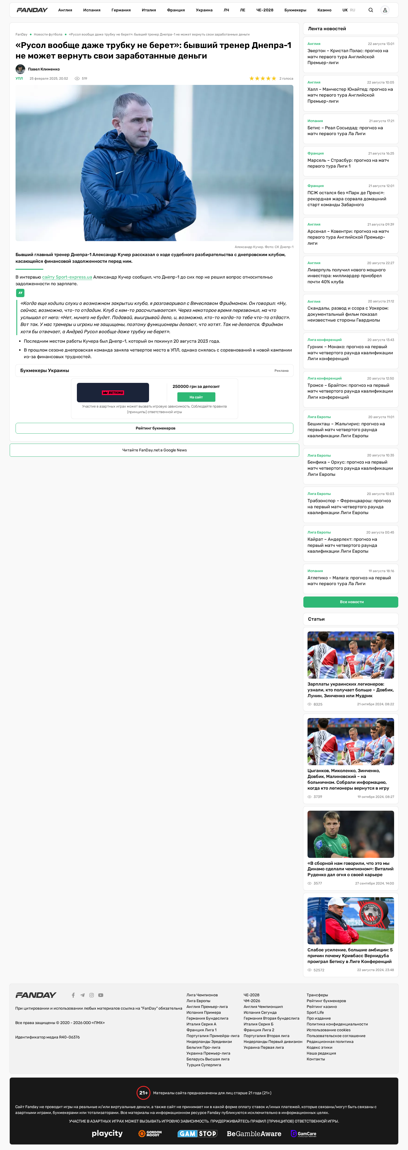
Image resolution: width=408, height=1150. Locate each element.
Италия (149, 10)
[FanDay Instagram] (91, 996)
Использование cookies (329, 1030)
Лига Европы (319, 417)
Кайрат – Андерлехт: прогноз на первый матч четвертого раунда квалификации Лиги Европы (342, 545)
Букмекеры (295, 10)
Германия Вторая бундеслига (271, 1018)
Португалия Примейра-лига (213, 1035)
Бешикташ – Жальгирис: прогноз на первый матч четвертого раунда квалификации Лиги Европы (346, 429)
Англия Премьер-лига (207, 1006)
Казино (324, 10)
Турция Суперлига (204, 1065)
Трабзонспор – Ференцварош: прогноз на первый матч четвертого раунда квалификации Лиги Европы (349, 506)
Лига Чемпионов (202, 995)
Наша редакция (321, 1053)
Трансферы (317, 995)
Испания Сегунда (260, 1012)
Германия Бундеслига (207, 1018)
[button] (371, 10)
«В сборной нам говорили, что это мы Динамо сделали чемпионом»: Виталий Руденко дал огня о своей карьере (351, 869)
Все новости (352, 602)
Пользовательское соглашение (336, 1035)
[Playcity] (107, 1134)
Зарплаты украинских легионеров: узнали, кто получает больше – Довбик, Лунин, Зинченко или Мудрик (351, 689)
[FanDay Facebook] (73, 996)
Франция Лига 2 (259, 1030)
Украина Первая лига (264, 1047)
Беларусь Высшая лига (208, 1059)
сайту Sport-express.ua (67, 277)
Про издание (319, 1018)
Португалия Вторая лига (266, 1035)
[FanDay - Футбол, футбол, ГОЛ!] (32, 10)
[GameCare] (303, 1134)
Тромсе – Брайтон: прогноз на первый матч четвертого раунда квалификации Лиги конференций (350, 391)
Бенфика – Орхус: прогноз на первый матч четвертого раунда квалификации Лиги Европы (350, 468)
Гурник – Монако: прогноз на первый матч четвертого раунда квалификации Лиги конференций (350, 352)
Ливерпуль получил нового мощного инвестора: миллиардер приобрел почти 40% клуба (347, 275)
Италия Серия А (201, 1024)
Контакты (316, 1059)
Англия (65, 10)
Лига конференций (325, 340)
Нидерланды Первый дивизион (273, 1041)
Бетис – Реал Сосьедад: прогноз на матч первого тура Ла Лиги (345, 131)
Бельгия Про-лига (203, 1047)
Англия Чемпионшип (263, 1006)
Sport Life (315, 1012)
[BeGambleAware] (254, 1134)
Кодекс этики (320, 1047)
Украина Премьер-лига (208, 1053)
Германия (121, 10)
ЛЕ (242, 10)
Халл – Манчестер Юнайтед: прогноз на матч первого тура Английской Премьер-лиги (350, 95)
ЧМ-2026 (252, 1001)
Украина (204, 10)
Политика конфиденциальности (337, 1024)
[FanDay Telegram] (82, 996)
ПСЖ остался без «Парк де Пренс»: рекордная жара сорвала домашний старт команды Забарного (347, 198)
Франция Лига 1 (201, 1030)
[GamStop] (197, 1134)
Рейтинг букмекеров (155, 428)
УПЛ (19, 78)
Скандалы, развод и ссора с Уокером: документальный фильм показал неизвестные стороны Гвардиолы (348, 314)
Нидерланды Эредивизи (209, 1041)
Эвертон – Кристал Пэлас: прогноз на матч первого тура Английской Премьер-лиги (348, 56)
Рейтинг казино (322, 1006)
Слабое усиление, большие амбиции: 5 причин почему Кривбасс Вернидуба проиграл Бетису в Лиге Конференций (350, 955)
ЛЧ (226, 10)
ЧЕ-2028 (264, 10)
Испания (91, 10)
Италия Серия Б (258, 1024)
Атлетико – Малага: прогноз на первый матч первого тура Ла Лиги (349, 581)
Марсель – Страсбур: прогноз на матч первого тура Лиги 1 (348, 163)
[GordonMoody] (150, 1134)
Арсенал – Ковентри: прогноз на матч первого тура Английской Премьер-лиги (348, 237)
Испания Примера (204, 1012)
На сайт (196, 397)
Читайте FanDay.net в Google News (154, 450)
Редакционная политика (330, 1041)
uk (345, 10)
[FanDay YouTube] (100, 996)
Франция (176, 10)
